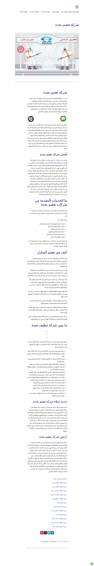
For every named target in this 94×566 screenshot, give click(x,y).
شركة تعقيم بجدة (62, 502)
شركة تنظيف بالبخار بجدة (59, 526)
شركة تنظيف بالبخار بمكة (60, 486)
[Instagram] (45, 532)
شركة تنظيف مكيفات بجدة (59, 483)
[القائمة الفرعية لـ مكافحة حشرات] (29, 11)
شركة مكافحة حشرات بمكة (59, 490)
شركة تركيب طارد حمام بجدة (58, 494)
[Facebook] (52, 532)
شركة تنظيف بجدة (58, 160)
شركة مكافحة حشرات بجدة (59, 522)
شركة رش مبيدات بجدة (60, 479)
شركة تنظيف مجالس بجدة (59, 510)
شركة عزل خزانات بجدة (60, 506)
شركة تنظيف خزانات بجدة (59, 518)
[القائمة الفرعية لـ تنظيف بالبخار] (19, 11)
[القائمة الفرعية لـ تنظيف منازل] (51, 11)
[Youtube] (41, 532)
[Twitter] (48, 532)
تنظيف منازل (53, 541)
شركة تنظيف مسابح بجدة (59, 498)
